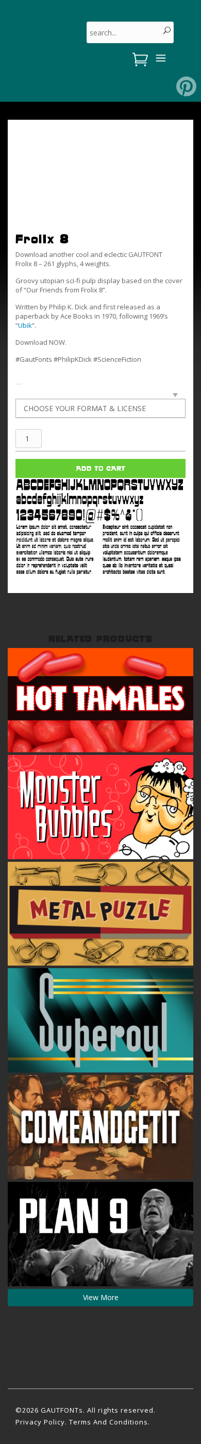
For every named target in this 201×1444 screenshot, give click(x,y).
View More (101, 1297)
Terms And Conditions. (109, 1422)
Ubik (25, 325)
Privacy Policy (40, 1422)
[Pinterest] (186, 86)
